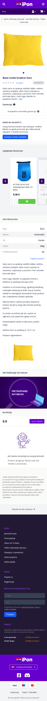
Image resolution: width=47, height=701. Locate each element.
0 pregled (19, 83)
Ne (43, 252)
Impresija (14, 692)
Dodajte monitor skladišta (15, 137)
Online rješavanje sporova (15, 547)
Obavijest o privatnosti (13, 552)
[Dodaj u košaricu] (27, 201)
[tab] (23, 72)
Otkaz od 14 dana (11, 543)
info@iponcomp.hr (32, 637)
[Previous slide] (5, 181)
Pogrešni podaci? (37, 258)
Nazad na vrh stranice (22, 509)
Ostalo (42, 19)
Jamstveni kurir (10, 533)
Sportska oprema (32, 19)
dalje (21, 99)
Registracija (9, 582)
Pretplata (10, 614)
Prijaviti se (8, 577)
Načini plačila (9, 562)
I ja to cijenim (37, 421)
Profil (7, 572)
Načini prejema (10, 557)
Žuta (42, 228)
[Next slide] (41, 181)
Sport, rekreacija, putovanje (14, 19)
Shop (4, 11)
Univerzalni (23, 22)
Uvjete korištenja (27, 607)
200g (42, 246)
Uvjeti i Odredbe (29, 692)
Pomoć (7, 624)
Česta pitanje (9, 538)
